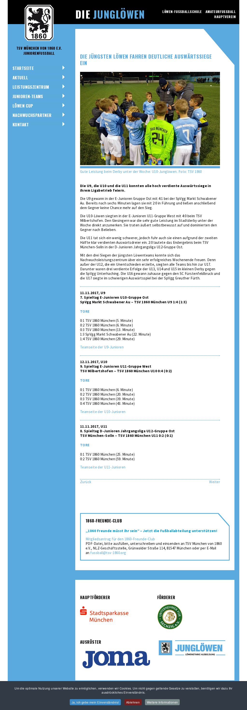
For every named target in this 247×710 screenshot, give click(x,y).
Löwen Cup (23, 106)
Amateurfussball (221, 11)
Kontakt (21, 125)
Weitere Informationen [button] (162, 702)
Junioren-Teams (28, 96)
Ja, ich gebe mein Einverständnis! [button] (95, 702)
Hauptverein (225, 16)
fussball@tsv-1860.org (108, 552)
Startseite (23, 68)
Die (110, 14)
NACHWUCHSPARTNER (32, 115)
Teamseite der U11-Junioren (103, 467)
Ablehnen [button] (133, 702)
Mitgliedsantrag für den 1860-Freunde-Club (120, 539)
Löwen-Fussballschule (182, 11)
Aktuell (20, 77)
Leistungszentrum (31, 87)
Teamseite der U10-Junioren (103, 411)
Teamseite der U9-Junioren (102, 347)
